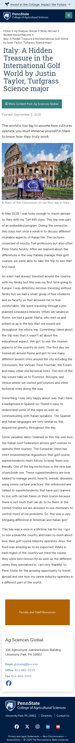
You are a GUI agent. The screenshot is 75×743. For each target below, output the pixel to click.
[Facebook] (8, 684)
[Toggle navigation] (68, 15)
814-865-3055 (21, 676)
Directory (46, 716)
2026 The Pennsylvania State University (46, 739)
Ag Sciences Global (25, 31)
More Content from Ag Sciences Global (33, 104)
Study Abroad (48, 31)
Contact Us (63, 716)
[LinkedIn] (48, 726)
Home (7, 31)
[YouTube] (58, 726)
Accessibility (13, 739)
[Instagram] (37, 726)
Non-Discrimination (53, 736)
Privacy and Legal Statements (23, 736)
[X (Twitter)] (27, 726)
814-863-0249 (25, 670)
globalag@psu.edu (26, 664)
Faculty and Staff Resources (37, 612)
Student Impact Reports (17, 35)
